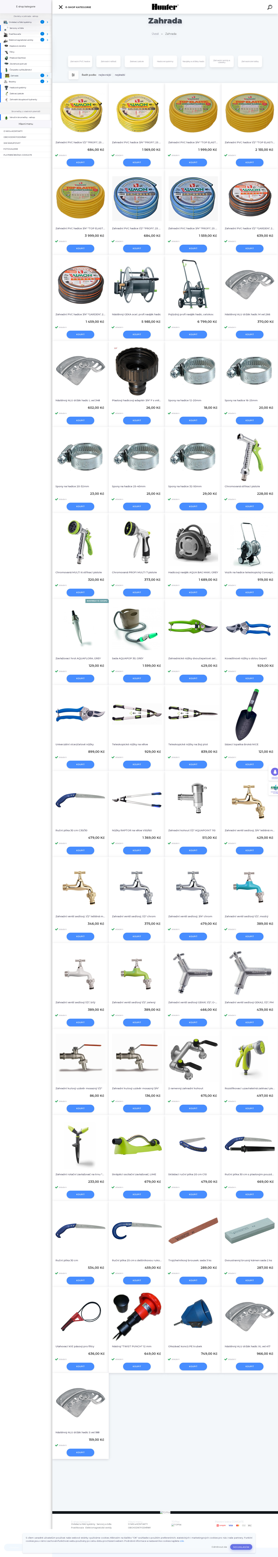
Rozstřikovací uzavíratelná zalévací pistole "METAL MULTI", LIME (250, 1088)
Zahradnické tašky (250, 61)
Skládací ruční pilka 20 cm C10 (187, 1174)
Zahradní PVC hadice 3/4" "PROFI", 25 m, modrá (193, 228)
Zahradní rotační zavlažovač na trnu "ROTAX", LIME (81, 1174)
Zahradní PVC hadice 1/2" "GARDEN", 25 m (250, 228)
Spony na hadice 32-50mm (185, 486)
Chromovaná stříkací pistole (242, 486)
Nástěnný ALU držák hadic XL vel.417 (247, 1346)
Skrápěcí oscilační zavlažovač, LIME (134, 1174)
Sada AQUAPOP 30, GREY (127, 658)
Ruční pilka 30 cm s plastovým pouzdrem (250, 1174)
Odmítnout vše (219, 1547)
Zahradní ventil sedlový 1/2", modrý (246, 916)
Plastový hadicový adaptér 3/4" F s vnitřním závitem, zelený (137, 400)
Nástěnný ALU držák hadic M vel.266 (247, 314)
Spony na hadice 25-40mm (128, 486)
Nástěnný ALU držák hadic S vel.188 (77, 1432)
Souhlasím (241, 1547)
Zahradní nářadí (108, 61)
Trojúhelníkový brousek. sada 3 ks (189, 1260)
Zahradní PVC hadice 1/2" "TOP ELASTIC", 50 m (250, 142)
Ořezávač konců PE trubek (185, 1346)
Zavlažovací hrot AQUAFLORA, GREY (78, 658)
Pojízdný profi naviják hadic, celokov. (191, 314)
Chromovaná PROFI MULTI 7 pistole (134, 572)
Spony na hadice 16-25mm (241, 400)
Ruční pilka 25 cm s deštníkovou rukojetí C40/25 (137, 1260)
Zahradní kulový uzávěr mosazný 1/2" (79, 1088)
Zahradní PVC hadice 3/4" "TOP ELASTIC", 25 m (193, 142)
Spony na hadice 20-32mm (72, 486)
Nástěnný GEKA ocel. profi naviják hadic (136, 314)
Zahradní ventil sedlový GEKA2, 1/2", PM (249, 1002)
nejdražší (120, 74)
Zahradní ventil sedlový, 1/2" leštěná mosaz (81, 916)
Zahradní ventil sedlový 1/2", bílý (75, 1002)
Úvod (155, 33)
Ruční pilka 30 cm (67, 1260)
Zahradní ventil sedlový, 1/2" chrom (134, 916)
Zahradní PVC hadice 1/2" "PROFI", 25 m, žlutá (81, 142)
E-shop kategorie (78, 7)
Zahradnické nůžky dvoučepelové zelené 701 (193, 658)
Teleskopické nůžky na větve (130, 744)
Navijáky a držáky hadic (193, 61)
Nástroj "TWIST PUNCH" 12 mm (131, 1346)
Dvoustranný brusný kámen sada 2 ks (248, 1260)
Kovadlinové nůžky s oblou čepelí (246, 658)
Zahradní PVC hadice (80, 61)
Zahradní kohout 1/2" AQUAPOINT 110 (191, 830)
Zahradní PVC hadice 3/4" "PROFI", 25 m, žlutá (137, 142)
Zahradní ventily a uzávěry (221, 61)
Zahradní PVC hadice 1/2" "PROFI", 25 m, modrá (137, 228)
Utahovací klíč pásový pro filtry (75, 1346)
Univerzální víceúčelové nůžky (75, 744)
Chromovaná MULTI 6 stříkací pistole (79, 572)
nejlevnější (104, 74)
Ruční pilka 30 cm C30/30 (71, 830)
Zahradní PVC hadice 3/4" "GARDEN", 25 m (81, 314)
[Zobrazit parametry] (74, 75)
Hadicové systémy (165, 61)
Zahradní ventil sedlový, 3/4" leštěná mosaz (250, 830)
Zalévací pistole (137, 61)
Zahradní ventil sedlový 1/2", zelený (133, 1002)
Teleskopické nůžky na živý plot (188, 744)
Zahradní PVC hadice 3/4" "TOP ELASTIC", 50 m (81, 228)
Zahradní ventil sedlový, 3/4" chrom (190, 916)
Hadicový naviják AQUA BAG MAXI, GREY (193, 572)
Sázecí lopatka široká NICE (241, 744)
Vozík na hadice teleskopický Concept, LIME (250, 572)
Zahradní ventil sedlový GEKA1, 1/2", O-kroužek (193, 1002)
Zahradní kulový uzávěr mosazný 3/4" (135, 1088)
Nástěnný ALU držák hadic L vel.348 (78, 400)
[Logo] (165, 7)
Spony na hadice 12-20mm (184, 400)
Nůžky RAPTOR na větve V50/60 (132, 830)
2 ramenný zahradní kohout (185, 1088)
